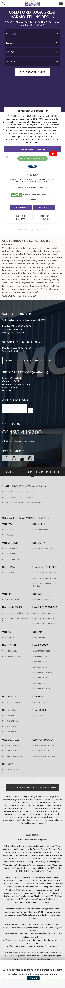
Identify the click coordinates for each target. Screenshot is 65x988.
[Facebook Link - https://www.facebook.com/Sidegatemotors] (6, 458)
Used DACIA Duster (10, 573)
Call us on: (19, 295)
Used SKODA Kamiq (10, 716)
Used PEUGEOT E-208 (41, 688)
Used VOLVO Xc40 (10, 770)
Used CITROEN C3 (9, 548)
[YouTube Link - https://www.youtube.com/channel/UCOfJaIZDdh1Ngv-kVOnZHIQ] (22, 458)
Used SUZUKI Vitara (40, 716)
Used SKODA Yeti (9, 732)
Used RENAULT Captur (11, 702)
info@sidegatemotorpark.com (18, 440)
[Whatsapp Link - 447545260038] (30, 458)
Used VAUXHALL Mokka (12, 756)
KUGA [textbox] (9, 42)
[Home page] (32, 3)
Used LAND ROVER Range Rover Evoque (15, 619)
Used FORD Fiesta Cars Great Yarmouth (18, 492)
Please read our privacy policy (32, 839)
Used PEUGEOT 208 (40, 656)
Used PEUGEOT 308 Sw (42, 672)
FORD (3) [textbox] (11, 33)
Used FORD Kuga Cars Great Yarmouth (18, 497)
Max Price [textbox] (11, 61)
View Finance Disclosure (32, 149)
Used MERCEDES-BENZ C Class (45, 613)
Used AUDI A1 (8, 529)
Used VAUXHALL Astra (11, 745)
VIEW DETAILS (21, 207)
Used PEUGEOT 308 (40, 667)
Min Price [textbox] (11, 52)
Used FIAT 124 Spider (11, 599)
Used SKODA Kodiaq (10, 726)
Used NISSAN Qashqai (11, 656)
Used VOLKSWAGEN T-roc (43, 745)
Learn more (50, 973)
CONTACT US (12, 360)
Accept (33, 978)
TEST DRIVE (44, 207)
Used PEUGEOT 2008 (41, 651)
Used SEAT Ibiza (38, 702)
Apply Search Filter (32, 72)
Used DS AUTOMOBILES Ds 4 (44, 573)
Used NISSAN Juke (9, 651)
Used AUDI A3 (8, 535)
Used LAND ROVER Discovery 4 (15, 613)
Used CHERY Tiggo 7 (40, 529)
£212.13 (44, 217)
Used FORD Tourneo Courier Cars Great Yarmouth (22, 502)
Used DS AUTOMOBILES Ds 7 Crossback (44, 584)
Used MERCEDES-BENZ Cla (43, 618)
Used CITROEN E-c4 (10, 559)
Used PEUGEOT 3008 (41, 661)
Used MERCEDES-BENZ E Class (45, 624)
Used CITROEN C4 (9, 554)
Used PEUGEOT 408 (40, 678)
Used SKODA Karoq (10, 721)
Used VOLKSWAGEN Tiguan (43, 756)
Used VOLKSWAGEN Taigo (43, 751)
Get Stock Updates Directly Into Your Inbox (32, 787)
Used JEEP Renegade (41, 599)
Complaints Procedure (38, 360)
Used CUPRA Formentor (42, 548)
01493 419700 (22, 432)
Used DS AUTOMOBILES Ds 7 (44, 578)
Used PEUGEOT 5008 (41, 683)
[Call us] (4, 4)
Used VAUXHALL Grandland (13, 751)
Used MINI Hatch (39, 637)
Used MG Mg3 (8, 637)
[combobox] (32, 33)
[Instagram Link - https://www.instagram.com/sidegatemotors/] (14, 458)
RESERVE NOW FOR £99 (32, 158)
